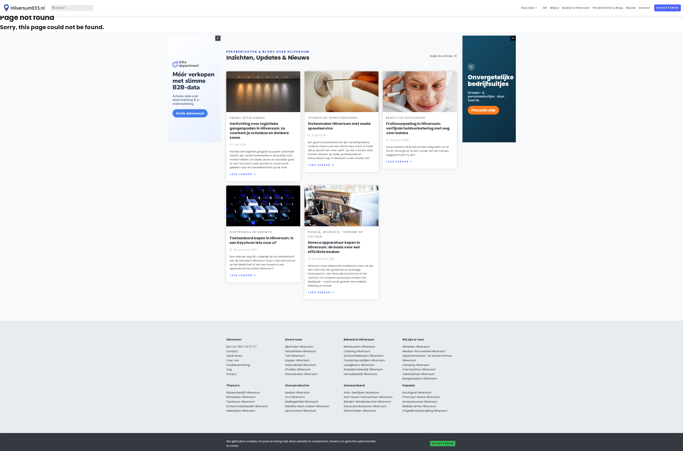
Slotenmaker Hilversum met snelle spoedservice (339, 126)
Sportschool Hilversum (300, 411)
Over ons (232, 360)
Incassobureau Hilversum (419, 402)
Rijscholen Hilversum (299, 347)
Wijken (554, 8)
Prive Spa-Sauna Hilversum (421, 397)
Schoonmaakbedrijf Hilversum (247, 406)
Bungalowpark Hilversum (419, 378)
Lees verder (241, 174)
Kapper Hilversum (297, 360)
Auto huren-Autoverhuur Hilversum (368, 397)
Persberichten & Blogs (608, 8)
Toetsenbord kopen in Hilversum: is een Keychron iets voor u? (261, 240)
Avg (229, 369)
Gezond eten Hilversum (301, 374)
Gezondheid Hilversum (300, 365)
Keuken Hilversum (297, 393)
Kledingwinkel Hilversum (301, 402)
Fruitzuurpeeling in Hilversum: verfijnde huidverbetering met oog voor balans (417, 128)
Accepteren (443, 443)
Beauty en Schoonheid (405, 118)
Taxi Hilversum (295, 356)
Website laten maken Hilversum (307, 406)
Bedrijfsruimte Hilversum (419, 406)
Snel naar (527, 8)
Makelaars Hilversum (240, 411)
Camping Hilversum (416, 365)
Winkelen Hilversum (416, 347)
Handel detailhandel (247, 118)
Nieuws (631, 8)
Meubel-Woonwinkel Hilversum (424, 351)
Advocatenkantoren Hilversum (365, 406)
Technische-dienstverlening (333, 118)
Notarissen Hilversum (241, 397)
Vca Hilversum (295, 397)
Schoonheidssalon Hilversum (363, 356)
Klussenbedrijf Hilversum (243, 393)
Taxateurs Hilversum (240, 402)
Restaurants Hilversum (359, 347)
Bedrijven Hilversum (576, 8)
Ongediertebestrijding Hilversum (424, 411)
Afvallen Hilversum (298, 369)
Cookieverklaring (238, 365)
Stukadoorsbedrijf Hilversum (363, 369)
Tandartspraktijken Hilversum (364, 360)
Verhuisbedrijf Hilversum (360, 374)
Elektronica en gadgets (251, 232)
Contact (644, 8)
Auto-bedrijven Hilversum (361, 393)
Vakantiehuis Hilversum (418, 374)
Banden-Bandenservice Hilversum (367, 402)
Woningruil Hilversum (416, 393)
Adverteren (667, 7)
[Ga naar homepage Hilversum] (23, 8)
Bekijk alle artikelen (441, 56)
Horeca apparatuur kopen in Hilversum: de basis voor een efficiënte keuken (334, 247)
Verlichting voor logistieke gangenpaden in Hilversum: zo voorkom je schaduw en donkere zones (259, 130)
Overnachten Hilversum (419, 369)
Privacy (231, 374)
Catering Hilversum (357, 351)
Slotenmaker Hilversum (360, 411)
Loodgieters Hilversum (359, 365)
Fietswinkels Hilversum (300, 351)
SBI (545, 8)
